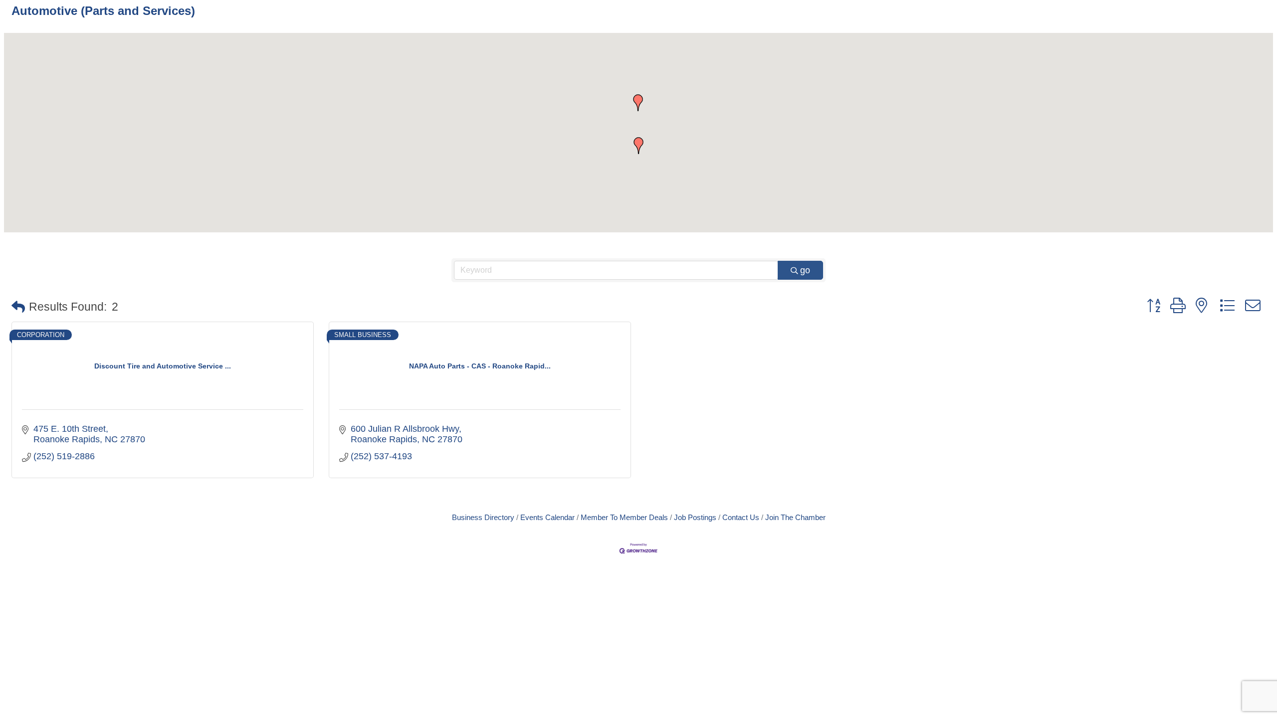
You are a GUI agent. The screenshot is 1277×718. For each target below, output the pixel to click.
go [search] (805, 270)
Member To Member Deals (624, 517)
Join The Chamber (795, 517)
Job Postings (695, 517)
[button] (638, 102)
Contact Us (740, 517)
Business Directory (483, 517)
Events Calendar (547, 517)
